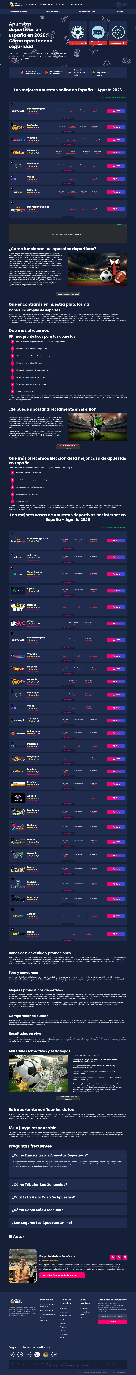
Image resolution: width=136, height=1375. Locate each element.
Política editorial (85, 1318)
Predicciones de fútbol (47, 1305)
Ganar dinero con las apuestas (68, 1098)
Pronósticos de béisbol (47, 1314)
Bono (118, 111)
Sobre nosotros (119, 11)
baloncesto (18, 1005)
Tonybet (62, 1330)
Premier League (56, 1003)
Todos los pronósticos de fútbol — (32, 377)
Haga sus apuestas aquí (68, 294)
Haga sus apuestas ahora (68, 446)
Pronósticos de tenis (46, 1310)
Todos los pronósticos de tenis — (32, 384)
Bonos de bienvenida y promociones (40, 953)
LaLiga (48, 1003)
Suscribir (112, 1322)
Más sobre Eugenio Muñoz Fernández (60, 1275)
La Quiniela (44, 1307)
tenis (24, 1005)
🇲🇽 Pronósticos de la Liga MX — (29, 363)
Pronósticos (76, 4)
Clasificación (84, 1308)
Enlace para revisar (33, 113)
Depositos (48, 4)
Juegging (63, 1327)
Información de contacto (85, 1313)
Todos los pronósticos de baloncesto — (34, 370)
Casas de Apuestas (53, 11)
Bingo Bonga (64, 1308)
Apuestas (33, 4)
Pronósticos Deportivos (18, 11)
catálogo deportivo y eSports (27, 494)
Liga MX (80, 1003)
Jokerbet (63, 1338)
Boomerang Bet (65, 1312)
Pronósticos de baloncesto (45, 1319)
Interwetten (64, 1334)
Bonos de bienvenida (87, 11)
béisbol (31, 1006)
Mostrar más (67, 119)
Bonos (61, 4)
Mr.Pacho (63, 1319)
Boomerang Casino (66, 1316)
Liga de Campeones (70, 1003)
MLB (29, 1005)
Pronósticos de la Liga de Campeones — (34, 356)
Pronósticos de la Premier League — (33, 349)
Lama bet (63, 1323)
